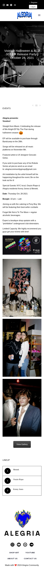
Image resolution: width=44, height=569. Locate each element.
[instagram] (12, 545)
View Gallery (22, 444)
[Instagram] (4, 5)
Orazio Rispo (18, 479)
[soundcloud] (31, 545)
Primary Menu (39, 15)
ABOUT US (12, 558)
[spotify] (25, 545)
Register (34, 2)
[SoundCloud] (15, 5)
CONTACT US (30, 558)
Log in (33, 7)
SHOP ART (14, 553)
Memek (16, 470)
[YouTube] (7, 5)
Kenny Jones (18, 489)
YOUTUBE (30, 553)
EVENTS (7, 108)
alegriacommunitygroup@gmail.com (20, 169)
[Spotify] (11, 5)
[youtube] (19, 545)
